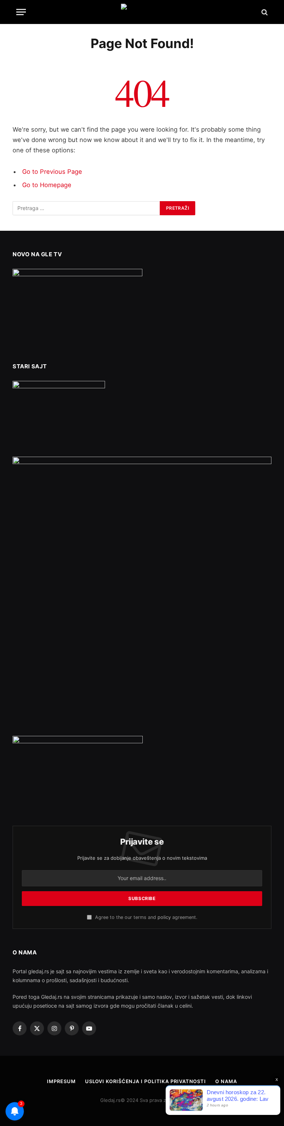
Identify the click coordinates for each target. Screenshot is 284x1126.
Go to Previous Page (52, 171)
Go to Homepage (46, 185)
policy (164, 917)
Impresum (61, 1081)
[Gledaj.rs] (142, 12)
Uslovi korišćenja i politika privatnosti (145, 1081)
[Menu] (21, 12)
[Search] (264, 12)
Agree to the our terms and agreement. (145, 917)
